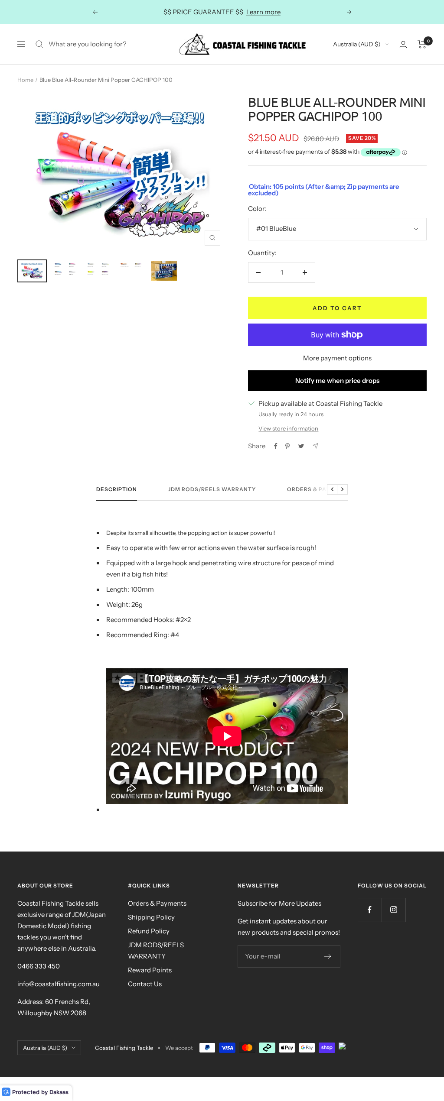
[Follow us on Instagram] (393, 910)
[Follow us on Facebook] (370, 910)
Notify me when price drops (337, 380)
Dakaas (59, 1091)
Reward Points (150, 970)
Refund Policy (149, 931)
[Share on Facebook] (276, 446)
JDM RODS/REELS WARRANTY (156, 950)
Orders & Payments (319, 489)
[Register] (328, 956)
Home (25, 79)
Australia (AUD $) (357, 44)
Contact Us (145, 984)
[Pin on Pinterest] (287, 446)
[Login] (403, 44)
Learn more (263, 12)
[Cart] (422, 44)
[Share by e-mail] (315, 446)
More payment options (337, 358)
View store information (288, 428)
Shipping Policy (151, 917)
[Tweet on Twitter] (301, 446)
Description (116, 489)
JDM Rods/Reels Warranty (212, 489)
